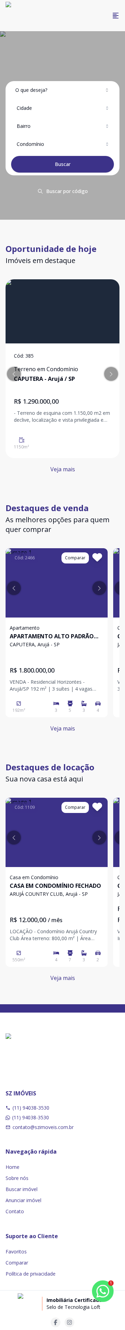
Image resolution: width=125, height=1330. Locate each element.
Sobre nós (17, 1178)
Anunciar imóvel (23, 1200)
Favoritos (16, 1251)
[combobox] (62, 90)
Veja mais (62, 469)
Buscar (62, 164)
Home (12, 1167)
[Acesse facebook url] (55, 1322)
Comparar (17, 1262)
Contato (15, 1211)
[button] (14, 374)
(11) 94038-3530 (30, 1107)
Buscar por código (67, 191)
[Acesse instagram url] (69, 1322)
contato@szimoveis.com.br (43, 1127)
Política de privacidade (31, 1273)
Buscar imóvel (22, 1189)
